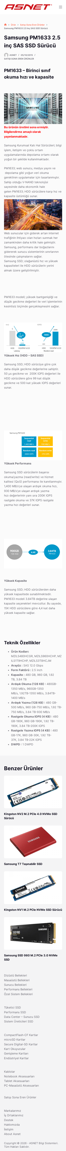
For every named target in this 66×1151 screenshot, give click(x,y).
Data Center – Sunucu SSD (22, 1017)
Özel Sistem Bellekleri (18, 994)
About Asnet (12, 1134)
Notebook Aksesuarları (19, 1076)
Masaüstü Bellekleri (17, 980)
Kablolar (9, 1071)
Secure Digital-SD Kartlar (21, 1044)
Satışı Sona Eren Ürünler (19, 58)
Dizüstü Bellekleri (15, 975)
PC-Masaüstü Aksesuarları (21, 1085)
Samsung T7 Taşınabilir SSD (23, 864)
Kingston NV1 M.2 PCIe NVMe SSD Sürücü (33, 909)
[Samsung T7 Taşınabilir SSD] (33, 842)
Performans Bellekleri (18, 989)
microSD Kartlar (14, 1039)
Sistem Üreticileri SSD (18, 1021)
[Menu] (60, 7)
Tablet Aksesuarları (16, 1081)
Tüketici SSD (12, 1007)
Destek (8, 1120)
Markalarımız (12, 1110)
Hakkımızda (12, 1124)
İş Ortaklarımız (13, 1115)
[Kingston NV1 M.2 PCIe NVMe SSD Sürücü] (33, 887)
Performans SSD (15, 1012)
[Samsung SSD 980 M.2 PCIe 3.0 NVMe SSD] (33, 933)
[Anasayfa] (5, 24)
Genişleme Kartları (16, 1053)
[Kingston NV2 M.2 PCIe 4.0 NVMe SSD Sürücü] (33, 792)
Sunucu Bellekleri (15, 984)
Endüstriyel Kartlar (16, 1058)
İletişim (8, 1129)
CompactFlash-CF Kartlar (21, 1035)
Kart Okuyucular (15, 1049)
